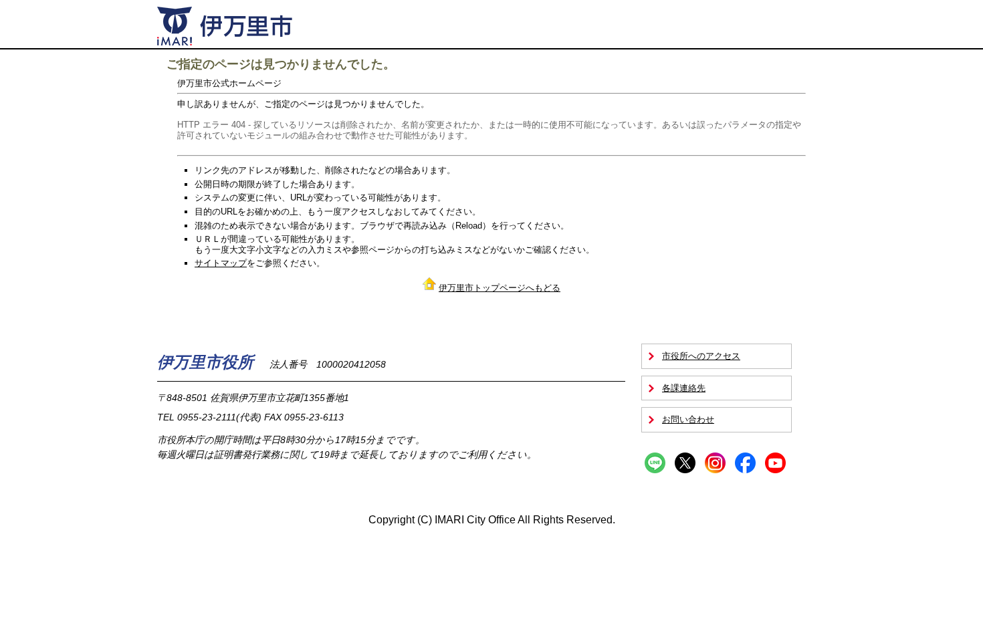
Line (655, 463)
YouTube (775, 463)
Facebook (745, 463)
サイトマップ (221, 263)
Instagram (715, 463)
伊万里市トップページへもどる (499, 288)
